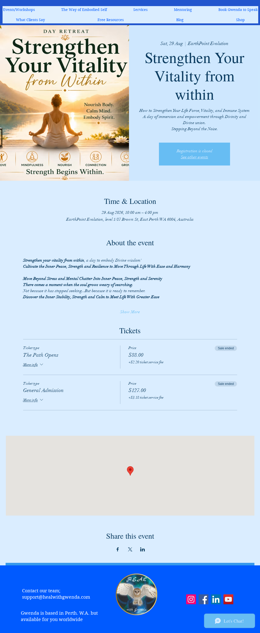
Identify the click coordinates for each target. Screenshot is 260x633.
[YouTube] (228, 599)
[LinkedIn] (216, 599)
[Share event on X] (130, 549)
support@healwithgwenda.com (56, 597)
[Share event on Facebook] (117, 549)
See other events (194, 157)
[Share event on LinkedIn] (142, 549)
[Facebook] (203, 599)
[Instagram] (191, 599)
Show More (130, 311)
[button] (140, 9)
